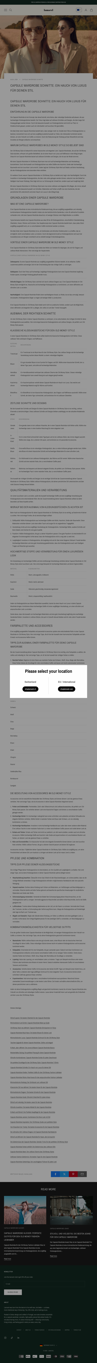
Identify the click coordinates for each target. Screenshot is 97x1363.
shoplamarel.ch (30, 689)
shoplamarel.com (66, 689)
